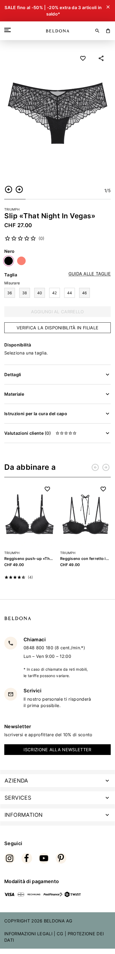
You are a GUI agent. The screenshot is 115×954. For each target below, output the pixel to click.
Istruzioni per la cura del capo (35, 413)
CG (60, 933)
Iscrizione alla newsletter (57, 749)
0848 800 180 (39, 647)
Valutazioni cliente (27, 433)
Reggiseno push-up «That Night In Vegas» (29, 558)
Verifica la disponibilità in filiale (58, 327)
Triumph (12, 209)
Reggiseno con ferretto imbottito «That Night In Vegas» (85, 558)
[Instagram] (9, 858)
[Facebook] (26, 858)
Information (24, 815)
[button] (8, 189)
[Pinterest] (61, 858)
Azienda (16, 780)
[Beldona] (58, 31)
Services (18, 798)
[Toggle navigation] (8, 30)
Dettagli (12, 374)
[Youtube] (44, 858)
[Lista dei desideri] (82, 58)
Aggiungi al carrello (57, 311)
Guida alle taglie (89, 274)
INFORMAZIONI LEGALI (28, 933)
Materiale (14, 394)
